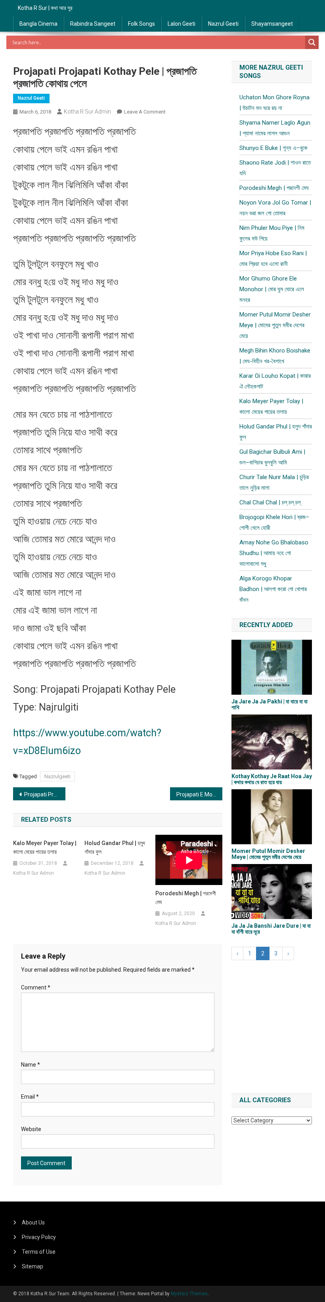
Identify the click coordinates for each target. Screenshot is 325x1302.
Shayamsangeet (272, 24)
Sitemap (32, 1266)
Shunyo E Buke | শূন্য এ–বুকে (273, 148)
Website (31, 1129)
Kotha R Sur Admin (87, 111)
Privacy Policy (39, 1237)
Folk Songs (141, 24)
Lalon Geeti (181, 24)
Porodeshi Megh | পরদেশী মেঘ (185, 897)
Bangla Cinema (38, 24)
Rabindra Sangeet (92, 24)
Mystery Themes (189, 1293)
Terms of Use (38, 1252)
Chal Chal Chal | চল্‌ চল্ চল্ (269, 502)
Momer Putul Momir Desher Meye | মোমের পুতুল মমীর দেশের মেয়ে (275, 325)
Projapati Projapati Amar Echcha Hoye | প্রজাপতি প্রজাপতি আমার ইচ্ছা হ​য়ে (44, 794)
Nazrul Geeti (223, 24)
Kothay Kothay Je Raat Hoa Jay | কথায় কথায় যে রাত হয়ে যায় (271, 779)
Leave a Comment (145, 112)
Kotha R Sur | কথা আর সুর (45, 8)
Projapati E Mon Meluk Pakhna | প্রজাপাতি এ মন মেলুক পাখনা (199, 794)
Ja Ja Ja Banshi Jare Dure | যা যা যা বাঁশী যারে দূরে (271, 929)
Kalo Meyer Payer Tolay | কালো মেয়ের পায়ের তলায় (44, 847)
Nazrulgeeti (57, 776)
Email (30, 1097)
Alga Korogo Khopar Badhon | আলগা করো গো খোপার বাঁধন (273, 589)
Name (30, 1064)
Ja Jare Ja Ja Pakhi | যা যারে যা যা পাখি (269, 704)
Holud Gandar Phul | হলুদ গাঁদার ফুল (114, 847)
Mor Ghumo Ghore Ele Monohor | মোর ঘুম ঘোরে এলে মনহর (271, 289)
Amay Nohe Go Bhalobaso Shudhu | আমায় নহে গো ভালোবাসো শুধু (273, 553)
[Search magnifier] (312, 42)
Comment (35, 987)
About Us (33, 1222)
